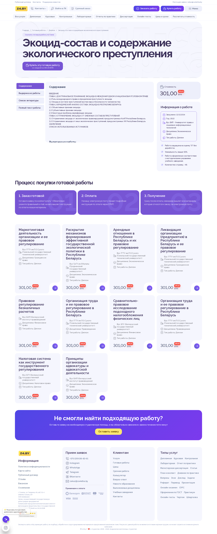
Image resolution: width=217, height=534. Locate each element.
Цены (115, 467)
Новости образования (124, 484)
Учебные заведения (123, 492)
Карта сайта (24, 471)
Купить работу (174, 8)
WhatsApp (75, 467)
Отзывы (22, 479)
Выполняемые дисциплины (126, 488)
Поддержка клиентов (51, 2)
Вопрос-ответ (120, 479)
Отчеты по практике (105, 16)
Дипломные (35, 16)
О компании (24, 488)
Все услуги (20, 16)
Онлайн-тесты (144, 16)
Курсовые (50, 16)
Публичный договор (23, 2)
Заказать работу (148, 8)
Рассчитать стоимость (184, 16)
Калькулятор (119, 475)
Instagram (74, 463)
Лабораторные (84, 16)
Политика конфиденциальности (34, 466)
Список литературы (29, 100)
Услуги (116, 458)
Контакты (37, 2)
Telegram (74, 472)
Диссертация (126, 16)
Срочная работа (121, 471)
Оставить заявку (108, 431)
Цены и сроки (162, 16)
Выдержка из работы (29, 93)
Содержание (25, 86)
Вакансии (23, 483)
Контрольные (65, 16)
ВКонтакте (75, 476)
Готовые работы (121, 463)
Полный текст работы (30, 108)
